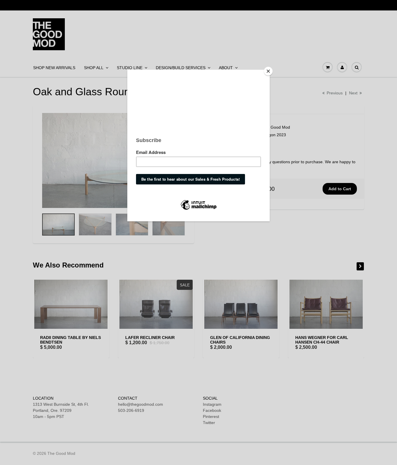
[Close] (268, 71)
